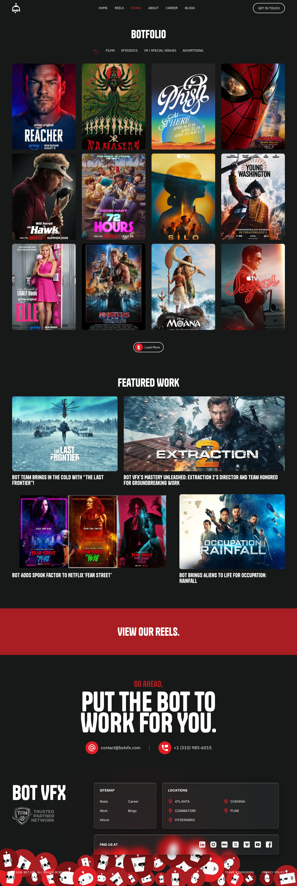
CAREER (172, 8)
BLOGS (190, 8)
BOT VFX (39, 793)
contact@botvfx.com (120, 747)
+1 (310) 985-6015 (193, 747)
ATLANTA (182, 801)
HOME (103, 8)
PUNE (234, 811)
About (104, 820)
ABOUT (153, 8)
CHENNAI (237, 801)
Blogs (132, 811)
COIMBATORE (185, 811)
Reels (104, 801)
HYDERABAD (185, 820)
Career (133, 801)
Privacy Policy (273, 872)
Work (104, 811)
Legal (212, 872)
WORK (136, 8)
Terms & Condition (239, 872)
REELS (119, 8)
